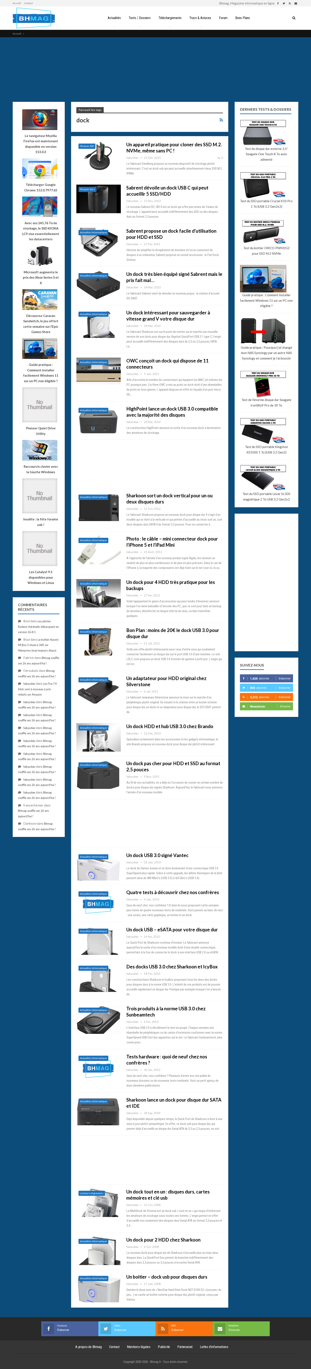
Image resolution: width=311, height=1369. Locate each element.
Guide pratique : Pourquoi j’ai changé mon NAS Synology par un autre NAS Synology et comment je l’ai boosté (266, 353)
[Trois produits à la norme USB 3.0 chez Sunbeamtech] (98, 1019)
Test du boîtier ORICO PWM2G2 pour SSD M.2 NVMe (266, 250)
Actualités (114, 18)
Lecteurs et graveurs (91, 1193)
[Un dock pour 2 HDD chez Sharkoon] (98, 1251)
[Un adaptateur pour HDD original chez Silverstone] (98, 689)
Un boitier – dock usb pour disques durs (166, 1277)
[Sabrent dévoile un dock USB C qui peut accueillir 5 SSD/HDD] (98, 199)
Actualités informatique (93, 232)
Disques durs (87, 189)
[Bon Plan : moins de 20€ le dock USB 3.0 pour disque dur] (98, 641)
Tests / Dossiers (140, 18)
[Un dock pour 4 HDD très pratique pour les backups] (98, 593)
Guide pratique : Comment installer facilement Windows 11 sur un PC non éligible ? (266, 300)
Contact (28, 3)
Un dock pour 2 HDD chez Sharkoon (163, 1240)
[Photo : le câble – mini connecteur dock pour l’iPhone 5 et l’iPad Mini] (98, 550)
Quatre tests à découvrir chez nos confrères (172, 892)
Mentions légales (138, 1347)
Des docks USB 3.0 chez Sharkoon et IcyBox (172, 966)
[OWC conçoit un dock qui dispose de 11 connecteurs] (98, 372)
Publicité (164, 1347)
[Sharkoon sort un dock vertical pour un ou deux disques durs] (98, 506)
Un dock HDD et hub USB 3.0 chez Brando (169, 726)
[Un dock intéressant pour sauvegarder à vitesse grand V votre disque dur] (98, 324)
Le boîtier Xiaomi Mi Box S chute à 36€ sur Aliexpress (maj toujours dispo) (38, 645)
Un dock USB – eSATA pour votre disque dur (172, 929)
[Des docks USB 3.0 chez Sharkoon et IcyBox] (98, 978)
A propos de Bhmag (88, 1347)
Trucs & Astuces (200, 18)
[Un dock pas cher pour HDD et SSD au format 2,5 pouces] (98, 774)
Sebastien (29, 683)
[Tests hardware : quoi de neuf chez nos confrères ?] (98, 1068)
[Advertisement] (155, 69)
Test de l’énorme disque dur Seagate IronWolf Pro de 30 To (266, 402)
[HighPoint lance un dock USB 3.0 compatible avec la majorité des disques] (98, 420)
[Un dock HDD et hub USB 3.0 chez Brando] (98, 737)
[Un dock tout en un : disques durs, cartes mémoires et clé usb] (98, 1203)
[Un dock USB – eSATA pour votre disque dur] (98, 940)
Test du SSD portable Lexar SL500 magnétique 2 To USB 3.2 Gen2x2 (266, 496)
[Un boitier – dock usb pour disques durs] (98, 1288)
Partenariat (185, 1347)
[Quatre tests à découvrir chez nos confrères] (98, 903)
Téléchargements (170, 18)
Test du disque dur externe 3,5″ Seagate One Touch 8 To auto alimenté (266, 154)
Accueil (17, 3)
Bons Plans (242, 18)
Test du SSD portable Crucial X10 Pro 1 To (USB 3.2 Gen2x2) (266, 203)
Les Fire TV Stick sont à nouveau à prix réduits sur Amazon (37, 689)
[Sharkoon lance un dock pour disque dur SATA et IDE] (98, 1111)
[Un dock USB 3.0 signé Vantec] (98, 866)
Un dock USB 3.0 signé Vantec (157, 855)
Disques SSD (87, 146)
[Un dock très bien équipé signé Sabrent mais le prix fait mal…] (98, 285)
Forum (223, 18)
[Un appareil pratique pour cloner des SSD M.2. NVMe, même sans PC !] (98, 155)
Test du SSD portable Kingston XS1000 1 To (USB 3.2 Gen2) (266, 449)
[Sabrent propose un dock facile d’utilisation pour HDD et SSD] (98, 242)
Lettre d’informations (214, 1347)
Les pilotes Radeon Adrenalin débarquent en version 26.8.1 (38, 627)
